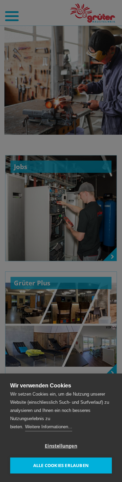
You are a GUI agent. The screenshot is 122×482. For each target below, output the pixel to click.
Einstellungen (61, 446)
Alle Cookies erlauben (61, 465)
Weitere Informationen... (48, 426)
